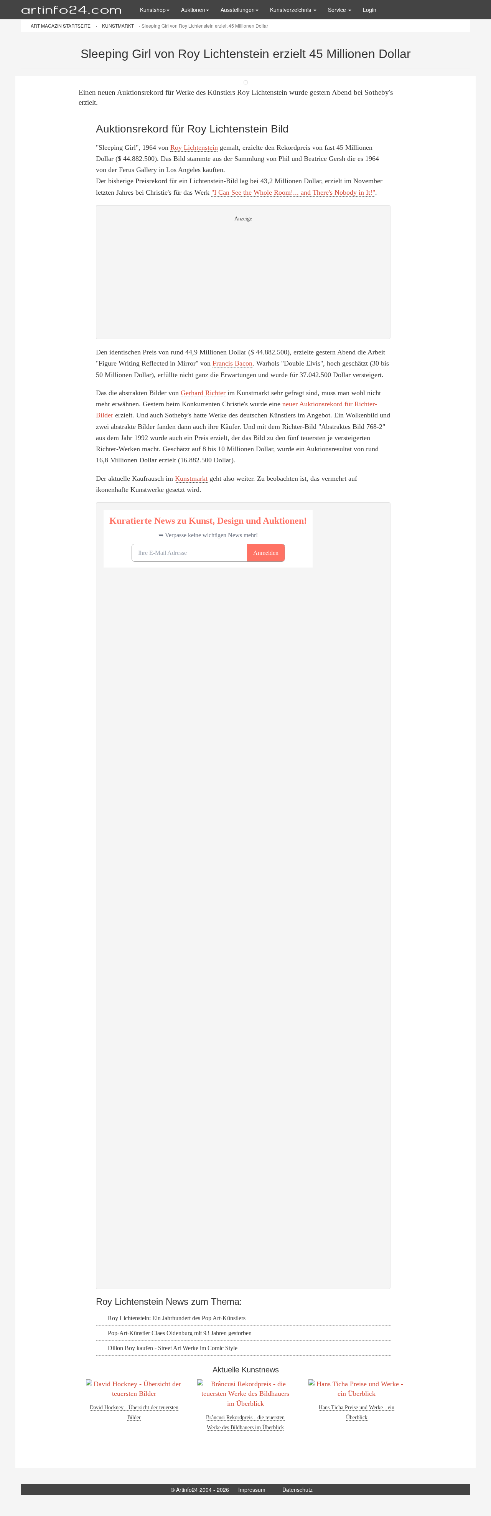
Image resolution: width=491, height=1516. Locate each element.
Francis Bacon (232, 363)
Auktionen (193, 9)
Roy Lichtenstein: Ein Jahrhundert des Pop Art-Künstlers (176, 1318)
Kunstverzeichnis (291, 9)
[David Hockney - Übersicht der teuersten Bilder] (134, 1389)
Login (369, 9)
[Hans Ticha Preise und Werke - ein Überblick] (356, 1389)
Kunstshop (153, 9)
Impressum (251, 1489)
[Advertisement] (243, 277)
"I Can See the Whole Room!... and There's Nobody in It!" (293, 192)
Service (338, 9)
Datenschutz (297, 1489)
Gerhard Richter (203, 393)
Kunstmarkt (191, 478)
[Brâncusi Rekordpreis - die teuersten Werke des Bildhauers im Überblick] (245, 1394)
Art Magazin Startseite (61, 25)
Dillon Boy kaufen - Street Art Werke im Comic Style (171, 1348)
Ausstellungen (238, 9)
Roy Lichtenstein (194, 147)
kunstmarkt (118, 25)
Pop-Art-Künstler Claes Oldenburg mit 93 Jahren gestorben (179, 1333)
